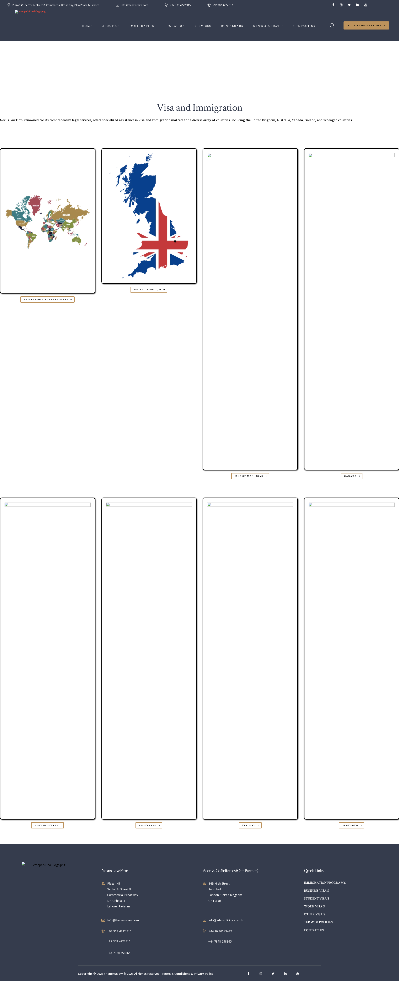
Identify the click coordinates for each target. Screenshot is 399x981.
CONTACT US (314, 930)
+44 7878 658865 (119, 953)
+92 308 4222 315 (119, 931)
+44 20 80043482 (220, 931)
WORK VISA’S (314, 906)
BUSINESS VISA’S (316, 891)
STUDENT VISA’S (316, 898)
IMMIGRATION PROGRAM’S (325, 883)
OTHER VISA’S (314, 914)
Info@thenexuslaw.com (123, 920)
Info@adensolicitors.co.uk (225, 920)
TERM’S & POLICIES (318, 922)
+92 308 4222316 (119, 941)
